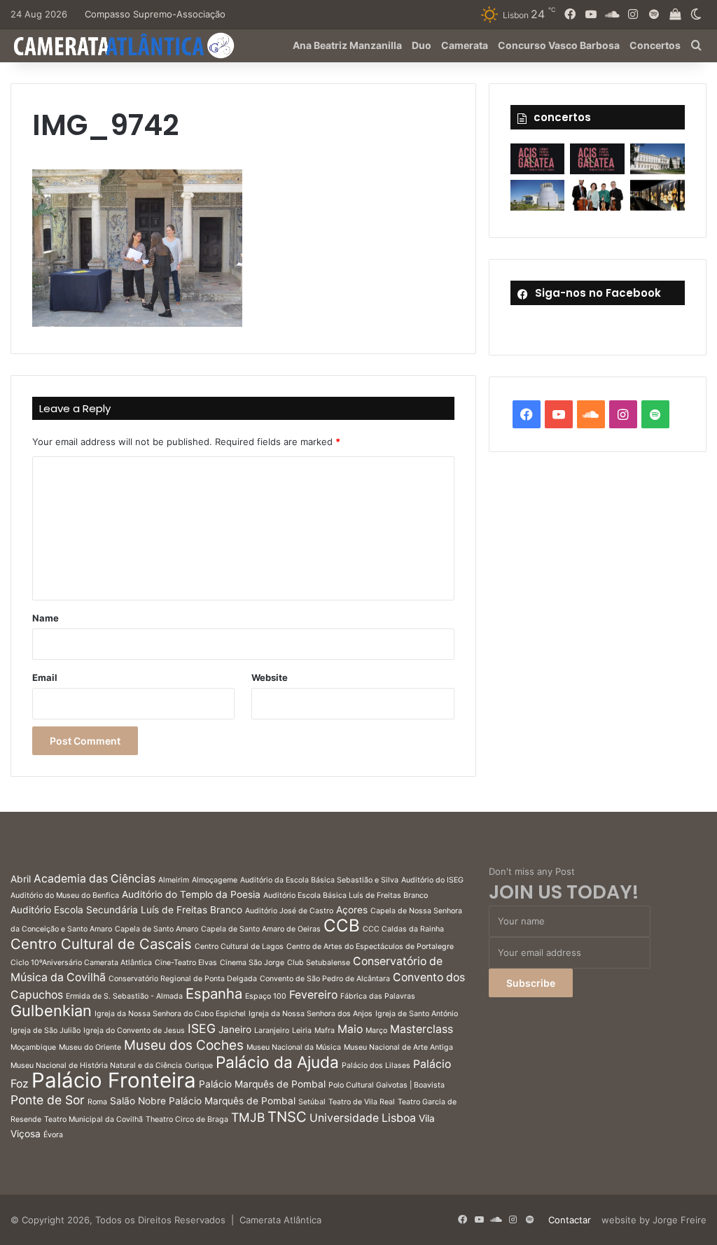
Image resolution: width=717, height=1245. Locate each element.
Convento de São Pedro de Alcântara (325, 978)
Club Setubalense (318, 962)
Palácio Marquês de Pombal (262, 1084)
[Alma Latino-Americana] (657, 195)
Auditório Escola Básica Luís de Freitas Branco (345, 895)
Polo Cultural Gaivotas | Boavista (386, 1085)
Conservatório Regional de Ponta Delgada (183, 978)
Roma (97, 1101)
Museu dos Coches (184, 1045)
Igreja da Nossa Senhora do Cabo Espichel (170, 1013)
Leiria (302, 1030)
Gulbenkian (51, 1010)
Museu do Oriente (90, 1047)
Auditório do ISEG (432, 880)
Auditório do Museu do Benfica (65, 895)
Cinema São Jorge (252, 962)
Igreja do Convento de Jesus (134, 1030)
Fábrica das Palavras (377, 996)
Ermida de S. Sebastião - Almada (124, 996)
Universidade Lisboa (362, 1118)
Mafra (324, 1030)
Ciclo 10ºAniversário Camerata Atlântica (81, 962)
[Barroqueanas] (657, 158)
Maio (350, 1029)
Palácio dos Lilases (376, 1065)
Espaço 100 (265, 996)
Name (45, 618)
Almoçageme (214, 880)
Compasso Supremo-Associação (155, 14)
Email (44, 677)
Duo (421, 45)
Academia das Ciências (94, 878)
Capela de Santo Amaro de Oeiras (261, 929)
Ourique (199, 1065)
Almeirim (173, 880)
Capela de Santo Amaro (156, 929)
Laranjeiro (271, 1030)
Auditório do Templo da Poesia (191, 894)
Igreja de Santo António (416, 1013)
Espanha (214, 993)
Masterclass (421, 1029)
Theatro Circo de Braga (187, 1119)
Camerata (464, 45)
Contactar (569, 1219)
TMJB (248, 1117)
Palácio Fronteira (114, 1080)
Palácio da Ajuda (277, 1062)
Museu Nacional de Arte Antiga (398, 1047)
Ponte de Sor (48, 1099)
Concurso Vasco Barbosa (559, 45)
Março (376, 1030)
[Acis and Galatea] (537, 158)
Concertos (655, 45)
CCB (341, 925)
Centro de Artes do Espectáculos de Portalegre (370, 946)
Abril (21, 879)
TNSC (287, 1116)
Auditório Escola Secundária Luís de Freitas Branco (126, 909)
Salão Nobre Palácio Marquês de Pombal (202, 1100)
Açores (352, 909)
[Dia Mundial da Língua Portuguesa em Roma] (597, 195)
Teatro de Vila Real (361, 1101)
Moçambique (33, 1047)
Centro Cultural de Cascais (101, 943)
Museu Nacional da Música (293, 1047)
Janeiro (234, 1029)
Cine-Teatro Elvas (186, 962)
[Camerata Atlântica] (123, 45)
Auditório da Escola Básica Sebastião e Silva (319, 880)
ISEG (202, 1028)
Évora (53, 1134)
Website (269, 677)
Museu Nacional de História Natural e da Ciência (96, 1065)
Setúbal (312, 1101)
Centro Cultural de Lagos (239, 946)
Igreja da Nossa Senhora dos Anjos (311, 1013)
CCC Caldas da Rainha (403, 929)
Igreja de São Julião (46, 1030)
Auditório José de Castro (289, 910)
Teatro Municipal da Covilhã (93, 1119)
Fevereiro (313, 994)
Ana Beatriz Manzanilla (347, 45)
